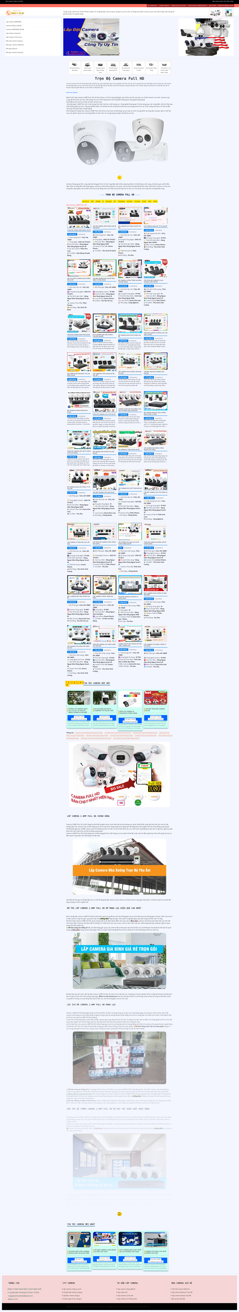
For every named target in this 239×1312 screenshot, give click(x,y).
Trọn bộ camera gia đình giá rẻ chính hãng (155, 543)
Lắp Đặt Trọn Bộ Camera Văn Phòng (154, 372)
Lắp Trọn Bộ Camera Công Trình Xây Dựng (104, 543)
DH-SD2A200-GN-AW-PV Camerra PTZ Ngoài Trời (103, 710)
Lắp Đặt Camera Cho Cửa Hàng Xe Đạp (155, 493)
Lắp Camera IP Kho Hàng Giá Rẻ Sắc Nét (103, 374)
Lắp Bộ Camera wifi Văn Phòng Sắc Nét (145, 733)
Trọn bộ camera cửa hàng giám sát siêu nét (104, 645)
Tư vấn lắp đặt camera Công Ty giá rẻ (192, 46)
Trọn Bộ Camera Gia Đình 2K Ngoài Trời (128, 597)
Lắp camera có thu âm (125, 1296)
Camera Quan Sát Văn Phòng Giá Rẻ (121, 735)
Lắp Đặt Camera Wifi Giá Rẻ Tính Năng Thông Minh (104, 279)
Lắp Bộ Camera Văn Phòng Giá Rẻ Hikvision (104, 227)
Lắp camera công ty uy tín (72, 1289)
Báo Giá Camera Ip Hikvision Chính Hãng (128, 712)
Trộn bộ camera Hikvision (181, 1289)
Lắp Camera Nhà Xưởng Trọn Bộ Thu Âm (129, 372)
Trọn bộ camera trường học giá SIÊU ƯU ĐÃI (155, 333)
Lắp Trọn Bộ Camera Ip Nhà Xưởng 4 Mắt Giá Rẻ (153, 281)
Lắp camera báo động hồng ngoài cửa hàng (154, 448)
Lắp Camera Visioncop (14, 37)
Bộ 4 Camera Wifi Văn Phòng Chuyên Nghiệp (103, 335)
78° (115, 201)
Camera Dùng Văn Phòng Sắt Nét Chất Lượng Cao (130, 644)
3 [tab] (122, 53)
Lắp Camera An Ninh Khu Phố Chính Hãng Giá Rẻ (128, 543)
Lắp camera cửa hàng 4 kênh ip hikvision (155, 645)
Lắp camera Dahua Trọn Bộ (181, 1296)
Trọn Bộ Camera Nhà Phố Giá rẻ (78, 335)
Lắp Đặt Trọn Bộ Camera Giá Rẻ (155, 710)
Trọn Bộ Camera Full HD (119, 194)
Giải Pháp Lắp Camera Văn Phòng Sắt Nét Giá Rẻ (96, 738)
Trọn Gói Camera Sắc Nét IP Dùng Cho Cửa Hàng (79, 452)
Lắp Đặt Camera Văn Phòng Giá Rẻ (145, 735)
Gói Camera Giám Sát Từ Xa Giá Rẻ (155, 226)
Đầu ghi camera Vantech (14, 52)
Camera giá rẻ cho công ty (72, 1299)
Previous (70, 37)
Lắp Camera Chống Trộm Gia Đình (103, 597)
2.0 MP (144, 201)
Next (169, 37)
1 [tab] (117, 53)
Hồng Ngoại (121, 201)
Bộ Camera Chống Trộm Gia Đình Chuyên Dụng (130, 281)
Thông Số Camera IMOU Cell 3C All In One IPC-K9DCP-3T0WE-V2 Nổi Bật (78, 710)
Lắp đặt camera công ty (71, 1296)
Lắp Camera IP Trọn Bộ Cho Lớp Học (78, 543)
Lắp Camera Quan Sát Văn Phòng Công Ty (126, 738)
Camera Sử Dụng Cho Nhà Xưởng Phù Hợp (155, 1252)
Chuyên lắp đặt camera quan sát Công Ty (193, 28)
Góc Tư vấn (212, 5)
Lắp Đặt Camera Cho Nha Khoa (103, 492)
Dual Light (108, 201)
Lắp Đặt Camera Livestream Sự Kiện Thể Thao (105, 1251)
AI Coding (137, 201)
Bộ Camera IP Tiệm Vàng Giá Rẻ (128, 449)
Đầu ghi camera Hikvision (15, 45)
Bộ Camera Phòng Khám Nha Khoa (77, 411)
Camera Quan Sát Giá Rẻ (178, 5)
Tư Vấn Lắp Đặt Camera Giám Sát (197, 5)
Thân (149, 201)
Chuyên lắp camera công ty (72, 1292)
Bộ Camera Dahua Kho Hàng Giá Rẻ (129, 336)
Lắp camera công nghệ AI (126, 1289)
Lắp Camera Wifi (152, 5)
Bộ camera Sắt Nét (178, 1299)
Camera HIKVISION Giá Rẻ (15, 29)
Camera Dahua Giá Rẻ (13, 26)
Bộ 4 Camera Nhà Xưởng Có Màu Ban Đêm (155, 594)
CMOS (155, 201)
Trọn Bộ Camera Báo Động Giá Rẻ (79, 230)
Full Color (129, 201)
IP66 (92, 201)
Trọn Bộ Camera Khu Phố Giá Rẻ (104, 414)
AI (103, 201)
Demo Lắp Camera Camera (225, 5)
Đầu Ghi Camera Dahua (14, 41)
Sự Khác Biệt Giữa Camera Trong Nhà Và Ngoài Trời (79, 1252)
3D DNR (98, 201)
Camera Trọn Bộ (164, 5)
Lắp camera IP (122, 1292)
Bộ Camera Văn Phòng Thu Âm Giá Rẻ (103, 452)
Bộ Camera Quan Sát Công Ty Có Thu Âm (78, 487)
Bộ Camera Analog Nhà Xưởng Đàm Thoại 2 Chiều (155, 413)
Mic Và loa (86, 201)
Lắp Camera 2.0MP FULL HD (76, 205)
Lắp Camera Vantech (13, 33)
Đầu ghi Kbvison (11, 49)
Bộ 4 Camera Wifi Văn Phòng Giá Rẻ (78, 597)
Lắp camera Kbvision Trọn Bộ (182, 1292)
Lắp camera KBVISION (13, 22)
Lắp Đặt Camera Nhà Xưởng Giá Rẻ (97, 735)
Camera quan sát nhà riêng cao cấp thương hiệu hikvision (129, 409)
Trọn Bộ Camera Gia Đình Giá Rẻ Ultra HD (118, 733)
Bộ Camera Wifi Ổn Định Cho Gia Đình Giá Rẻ (78, 374)
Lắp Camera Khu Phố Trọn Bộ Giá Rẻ (130, 489)
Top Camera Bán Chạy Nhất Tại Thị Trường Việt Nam (130, 1251)
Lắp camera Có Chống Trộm (127, 1299)
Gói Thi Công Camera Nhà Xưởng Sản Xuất (79, 279)
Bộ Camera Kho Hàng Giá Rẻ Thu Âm (129, 227)
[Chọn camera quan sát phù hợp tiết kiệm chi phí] (169, 68)
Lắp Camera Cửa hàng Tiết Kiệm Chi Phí (78, 647)
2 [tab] (119, 53)
